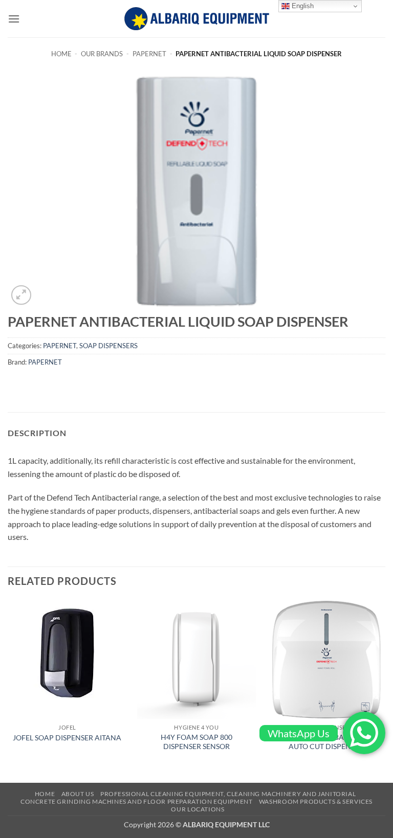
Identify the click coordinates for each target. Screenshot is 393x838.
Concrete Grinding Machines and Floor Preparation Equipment (136, 801)
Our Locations (197, 809)
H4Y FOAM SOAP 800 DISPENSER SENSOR (196, 742)
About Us (77, 794)
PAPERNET (149, 54)
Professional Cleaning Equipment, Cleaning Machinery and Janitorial (228, 794)
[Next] (384, 690)
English (302, 6)
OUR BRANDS (102, 54)
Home (61, 54)
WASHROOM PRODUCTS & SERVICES (316, 801)
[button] (14, 18)
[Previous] (8, 690)
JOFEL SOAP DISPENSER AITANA (67, 737)
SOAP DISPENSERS (108, 346)
